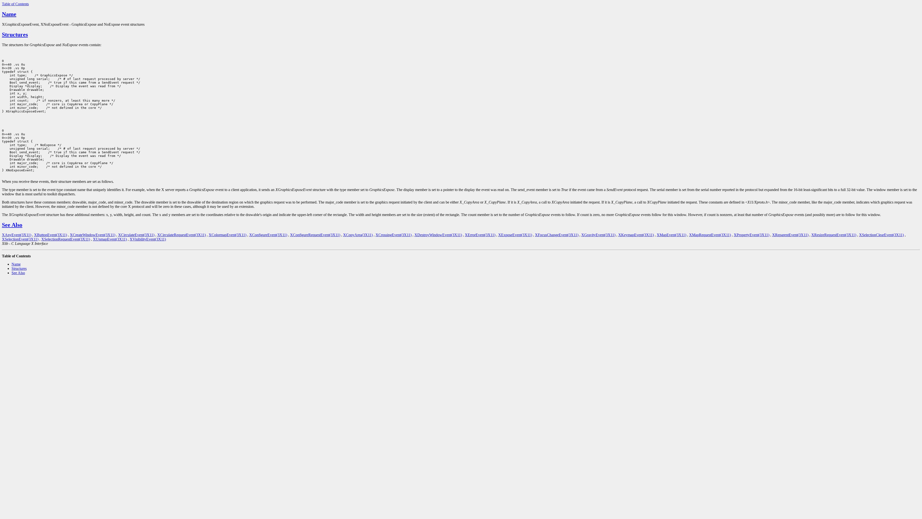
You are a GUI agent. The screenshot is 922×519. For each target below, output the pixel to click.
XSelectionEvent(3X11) (20, 239)
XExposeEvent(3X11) (515, 235)
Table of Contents (15, 4)
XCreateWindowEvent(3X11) (92, 235)
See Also (12, 225)
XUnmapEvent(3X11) (110, 239)
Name (9, 14)
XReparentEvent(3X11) (790, 235)
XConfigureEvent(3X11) (268, 235)
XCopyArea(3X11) (358, 235)
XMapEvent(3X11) (671, 235)
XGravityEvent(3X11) (598, 235)
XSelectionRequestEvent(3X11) (65, 239)
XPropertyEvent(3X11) (751, 235)
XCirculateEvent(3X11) (136, 235)
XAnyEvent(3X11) (16, 235)
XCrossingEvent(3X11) (394, 235)
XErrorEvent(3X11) (480, 235)
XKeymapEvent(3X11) (636, 235)
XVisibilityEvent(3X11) (148, 239)
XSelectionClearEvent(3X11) (881, 235)
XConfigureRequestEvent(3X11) (315, 235)
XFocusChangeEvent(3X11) (556, 235)
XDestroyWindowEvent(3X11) (438, 235)
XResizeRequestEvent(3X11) (833, 235)
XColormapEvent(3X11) (227, 235)
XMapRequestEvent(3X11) (710, 235)
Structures (15, 34)
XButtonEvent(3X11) (50, 235)
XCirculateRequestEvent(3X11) (181, 235)
